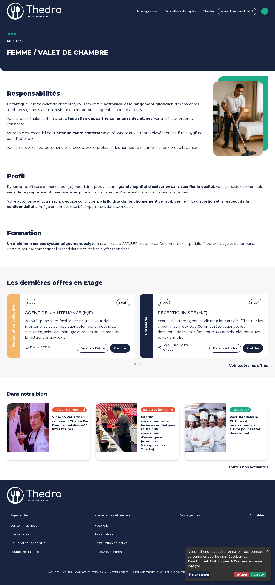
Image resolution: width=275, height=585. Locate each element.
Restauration (103, 534)
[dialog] (228, 564)
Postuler (120, 348)
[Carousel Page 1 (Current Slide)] (135, 364)
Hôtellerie (101, 525)
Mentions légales (118, 571)
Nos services (19, 534)
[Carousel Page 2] (140, 364)
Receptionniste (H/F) (183, 312)
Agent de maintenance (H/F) (59, 312)
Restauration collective (110, 543)
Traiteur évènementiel (110, 551)
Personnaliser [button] (199, 574)
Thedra (208, 11)
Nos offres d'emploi (180, 11)
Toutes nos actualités (248, 467)
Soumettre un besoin (25, 551)
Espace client (20, 515)
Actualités (257, 515)
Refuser (241, 574)
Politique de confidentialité (146, 571)
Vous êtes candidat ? (237, 11)
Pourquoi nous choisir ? (27, 543)
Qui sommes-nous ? (25, 525)
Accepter (258, 574)
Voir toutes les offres (248, 366)
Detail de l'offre (92, 348)
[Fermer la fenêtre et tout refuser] (267, 550)
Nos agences (147, 11)
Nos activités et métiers (112, 515)
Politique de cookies (176, 571)
